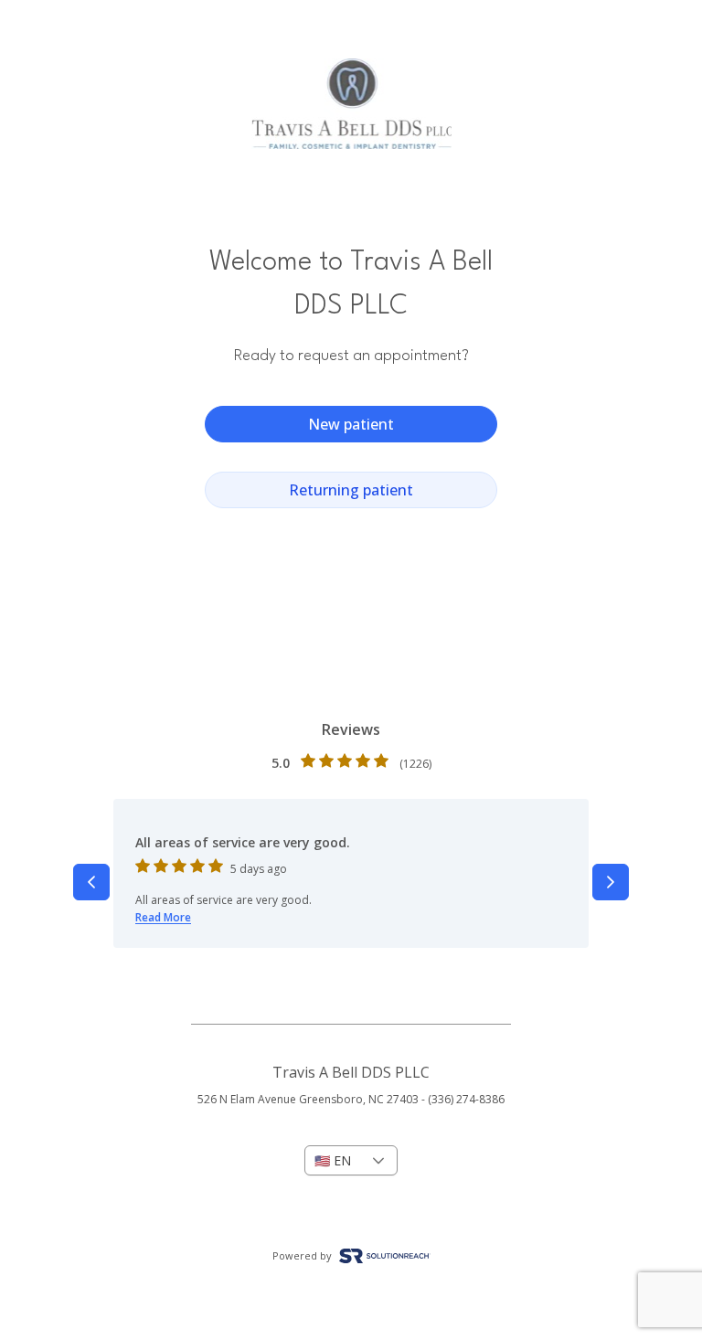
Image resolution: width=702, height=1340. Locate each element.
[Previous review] (91, 882)
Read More (163, 917)
